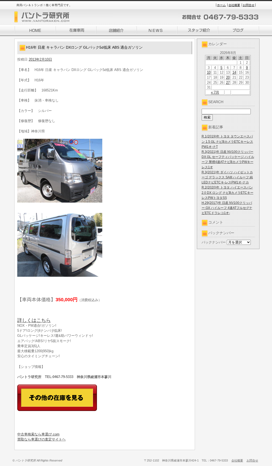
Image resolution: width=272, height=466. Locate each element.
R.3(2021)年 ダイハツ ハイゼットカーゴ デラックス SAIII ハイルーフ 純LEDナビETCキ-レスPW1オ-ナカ (227, 177)
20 (228, 77)
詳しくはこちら (34, 320)
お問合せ (248, 5)
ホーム (221, 5)
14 (234, 72)
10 (209, 72)
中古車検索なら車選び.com (38, 434)
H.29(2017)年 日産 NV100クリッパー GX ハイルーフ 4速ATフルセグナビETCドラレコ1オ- (227, 208)
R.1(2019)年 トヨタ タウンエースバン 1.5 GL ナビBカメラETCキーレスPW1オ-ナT (227, 141)
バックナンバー (214, 242)
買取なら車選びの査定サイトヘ (41, 439)
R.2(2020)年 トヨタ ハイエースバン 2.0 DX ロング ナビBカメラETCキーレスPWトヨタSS (227, 192)
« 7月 (215, 92)
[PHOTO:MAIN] (104, 171)
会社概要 (234, 5)
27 (228, 83)
